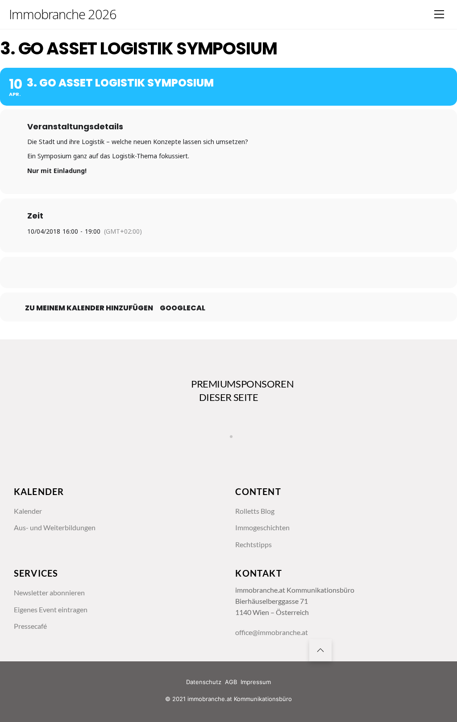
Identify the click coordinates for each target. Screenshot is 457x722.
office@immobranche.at (271, 632)
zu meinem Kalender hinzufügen (89, 308)
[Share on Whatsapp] (251, 272)
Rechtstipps (253, 544)
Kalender (28, 511)
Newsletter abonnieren (49, 593)
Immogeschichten (262, 528)
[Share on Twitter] (206, 272)
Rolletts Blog (254, 511)
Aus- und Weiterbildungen (55, 528)
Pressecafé (30, 626)
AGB (231, 681)
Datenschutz (203, 681)
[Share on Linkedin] (228, 272)
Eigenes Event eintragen (50, 610)
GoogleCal (182, 308)
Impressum (256, 681)
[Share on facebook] (184, 272)
